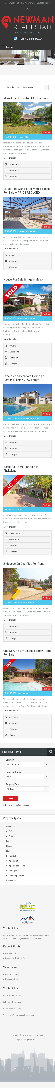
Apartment (13, 861)
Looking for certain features (17, 805)
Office (11, 831)
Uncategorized (11, 979)
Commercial (11, 826)
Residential (11, 856)
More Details (9, 157)
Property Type (12, 784)
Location (10, 760)
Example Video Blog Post (16, 958)
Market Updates (12, 974)
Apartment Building (17, 866)
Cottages (13, 871)
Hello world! (10, 953)
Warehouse (11, 881)
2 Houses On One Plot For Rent (23, 563)
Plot (8, 851)
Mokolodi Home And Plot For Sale (25, 98)
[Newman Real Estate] (27, 23)
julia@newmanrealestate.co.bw (35, 2)
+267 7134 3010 (30, 38)
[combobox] (32, 87)
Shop (11, 836)
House (9, 846)
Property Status (13, 772)
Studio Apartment (16, 876)
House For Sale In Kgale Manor (23, 279)
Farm (8, 841)
